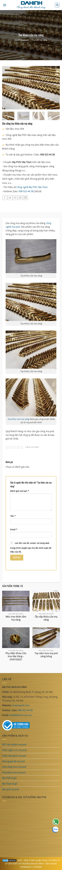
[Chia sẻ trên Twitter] (10, 197)
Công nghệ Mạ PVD (26, 187)
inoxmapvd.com (22, 40)
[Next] (55, 87)
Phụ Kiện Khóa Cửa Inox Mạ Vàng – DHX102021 (15, 656)
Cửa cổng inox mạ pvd (14, 766)
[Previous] (7, 87)
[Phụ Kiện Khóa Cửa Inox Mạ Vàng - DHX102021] (16, 637)
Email (13, 529)
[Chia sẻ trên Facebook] (4, 197)
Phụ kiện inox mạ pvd (13, 772)
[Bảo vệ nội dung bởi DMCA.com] (9, 860)
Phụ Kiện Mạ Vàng (39, 40)
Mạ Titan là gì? (9, 783)
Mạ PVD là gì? (9, 778)
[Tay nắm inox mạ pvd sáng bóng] (46, 637)
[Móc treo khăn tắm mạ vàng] (16, 601)
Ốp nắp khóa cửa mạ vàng (46, 618)
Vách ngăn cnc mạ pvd (14, 750)
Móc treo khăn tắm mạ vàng (16, 618)
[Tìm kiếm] (57, 5)
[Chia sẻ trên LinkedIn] (25, 197)
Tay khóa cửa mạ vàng (18, 419)
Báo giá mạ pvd (10, 789)
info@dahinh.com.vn (20, 715)
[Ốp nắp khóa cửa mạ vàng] (46, 601)
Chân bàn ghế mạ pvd (14, 755)
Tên (13, 516)
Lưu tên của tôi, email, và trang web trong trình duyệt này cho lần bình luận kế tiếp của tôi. (30, 547)
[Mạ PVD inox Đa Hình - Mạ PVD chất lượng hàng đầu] (31, 5)
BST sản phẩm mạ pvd (14, 744)
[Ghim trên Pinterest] (20, 197)
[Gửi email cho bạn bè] (15, 197)
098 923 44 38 (26, 191)
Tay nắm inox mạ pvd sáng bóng (46, 655)
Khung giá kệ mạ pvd (13, 761)
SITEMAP (37, 867)
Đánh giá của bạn (19, 491)
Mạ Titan (43, 187)
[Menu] (4, 5)
